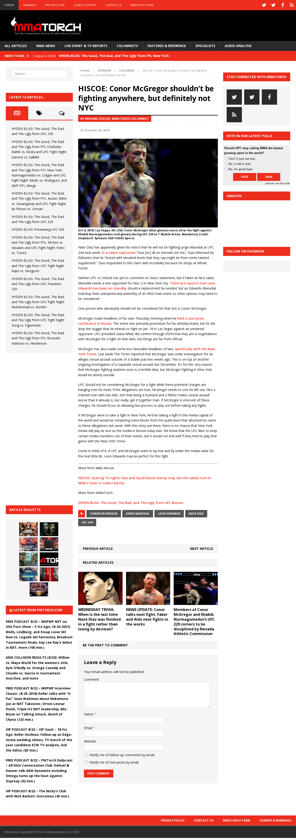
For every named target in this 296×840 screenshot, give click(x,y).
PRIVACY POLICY (173, 820)
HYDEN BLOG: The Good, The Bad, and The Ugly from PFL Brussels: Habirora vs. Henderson (38, 338)
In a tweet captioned (118, 252)
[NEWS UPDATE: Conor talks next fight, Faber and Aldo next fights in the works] (148, 602)
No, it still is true (239, 164)
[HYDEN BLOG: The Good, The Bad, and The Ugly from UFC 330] (28, 529)
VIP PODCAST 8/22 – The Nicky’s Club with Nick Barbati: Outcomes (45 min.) (37, 793)
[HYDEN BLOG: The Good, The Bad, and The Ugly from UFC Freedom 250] (39, 589)
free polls (285, 183)
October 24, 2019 (96, 130)
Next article (201, 548)
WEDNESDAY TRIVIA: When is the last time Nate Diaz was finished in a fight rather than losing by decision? (99, 619)
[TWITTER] (264, 5)
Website (90, 741)
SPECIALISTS (205, 46)
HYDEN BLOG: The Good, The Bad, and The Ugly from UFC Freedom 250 (38, 284)
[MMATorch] (47, 25)
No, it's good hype (240, 169)
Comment (91, 679)
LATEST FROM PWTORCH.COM (37, 610)
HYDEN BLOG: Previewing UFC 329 (38, 229)
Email (88, 728)
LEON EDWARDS (169, 514)
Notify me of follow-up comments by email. (122, 755)
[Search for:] (39, 74)
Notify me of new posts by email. (114, 762)
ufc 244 (87, 522)
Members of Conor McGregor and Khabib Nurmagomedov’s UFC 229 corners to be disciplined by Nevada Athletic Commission (194, 621)
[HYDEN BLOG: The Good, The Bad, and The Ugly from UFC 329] (28, 559)
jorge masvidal (138, 514)
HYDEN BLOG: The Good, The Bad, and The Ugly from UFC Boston (130, 502)
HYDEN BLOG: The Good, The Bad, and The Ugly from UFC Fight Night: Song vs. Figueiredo (38, 320)
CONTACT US (113, 5)
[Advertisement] (40, 428)
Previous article (98, 548)
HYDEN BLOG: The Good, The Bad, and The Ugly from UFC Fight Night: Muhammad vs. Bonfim (38, 302)
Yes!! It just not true (241, 158)
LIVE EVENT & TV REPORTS (86, 46)
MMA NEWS (45, 46)
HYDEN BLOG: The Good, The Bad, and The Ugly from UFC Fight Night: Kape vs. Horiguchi (38, 265)
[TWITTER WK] (273, 5)
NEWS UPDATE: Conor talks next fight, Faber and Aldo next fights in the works (147, 616)
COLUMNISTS (127, 46)
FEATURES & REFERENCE (167, 46)
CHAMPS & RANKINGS (275, 820)
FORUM (9, 5)
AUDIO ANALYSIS (238, 46)
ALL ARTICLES (16, 46)
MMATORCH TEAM (142, 5)
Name (89, 714)
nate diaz (196, 514)
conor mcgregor (103, 514)
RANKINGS (29, 5)
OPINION (104, 70)
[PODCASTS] (292, 5)
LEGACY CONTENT (85, 5)
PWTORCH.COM (55, 5)
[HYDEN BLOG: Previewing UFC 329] (49, 559)
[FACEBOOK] (282, 5)
